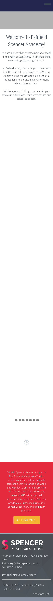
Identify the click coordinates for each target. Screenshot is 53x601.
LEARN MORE (28, 520)
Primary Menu (47, 5)
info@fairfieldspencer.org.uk (23, 563)
